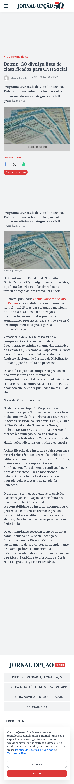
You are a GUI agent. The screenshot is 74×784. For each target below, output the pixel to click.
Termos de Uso (16, 753)
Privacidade (47, 750)
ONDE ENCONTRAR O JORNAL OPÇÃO (37, 677)
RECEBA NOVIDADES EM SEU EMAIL (37, 697)
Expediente (14, 721)
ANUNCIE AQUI (37, 707)
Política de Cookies (27, 750)
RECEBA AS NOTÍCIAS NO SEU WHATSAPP (37, 687)
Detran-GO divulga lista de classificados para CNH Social (35, 66)
